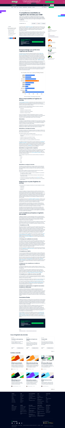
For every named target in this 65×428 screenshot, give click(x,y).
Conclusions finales (10, 35)
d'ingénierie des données (29, 26)
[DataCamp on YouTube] (19, 423)
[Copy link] (8, 38)
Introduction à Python (23, 406)
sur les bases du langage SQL (28, 236)
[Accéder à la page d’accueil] (13, 5)
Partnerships (13, 399)
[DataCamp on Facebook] (12, 423)
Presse (12, 396)
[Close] (64, 2)
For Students (39, 396)
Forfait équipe (30, 397)
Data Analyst (47, 406)
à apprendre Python (29, 258)
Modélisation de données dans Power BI (28, 248)
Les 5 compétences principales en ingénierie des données (12, 33)
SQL (46, 397)
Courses (21, 397)
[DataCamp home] (17, 421)
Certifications (22, 398)
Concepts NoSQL (44, 339)
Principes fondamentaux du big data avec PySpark (35, 272)
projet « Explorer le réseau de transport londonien (36, 282)
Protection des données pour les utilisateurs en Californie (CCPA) (30, 425)
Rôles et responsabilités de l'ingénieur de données (11, 30)
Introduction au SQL (22, 407)
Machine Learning (14, 407)
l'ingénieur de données (41, 59)
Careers (13, 397)
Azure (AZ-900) (48, 412)
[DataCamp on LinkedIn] (16, 423)
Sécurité (42, 425)
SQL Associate (48, 407)
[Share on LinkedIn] (10, 38)
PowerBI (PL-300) (48, 411)
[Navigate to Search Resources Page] (42, 7)
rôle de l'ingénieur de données (24, 102)
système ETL (30, 145)
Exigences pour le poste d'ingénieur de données (11, 32)
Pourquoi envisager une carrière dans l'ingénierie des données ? (12, 28)
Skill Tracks (21, 396)
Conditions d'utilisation (14, 426)
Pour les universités (39, 402)
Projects (21, 399)
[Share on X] (15, 38)
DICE (31, 96)
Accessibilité (39, 425)
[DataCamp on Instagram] (21, 423)
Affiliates (13, 398)
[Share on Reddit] (13, 38)
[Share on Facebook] (12, 38)
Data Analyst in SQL (39, 406)
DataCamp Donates (39, 403)
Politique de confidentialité (14, 425)
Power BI (38, 177)
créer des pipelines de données (36, 152)
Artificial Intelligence (48, 398)
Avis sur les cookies (20, 425)
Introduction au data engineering (17, 339)
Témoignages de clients (32, 400)
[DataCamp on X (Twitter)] (14, 423)
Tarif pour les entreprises (32, 396)
